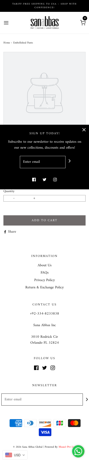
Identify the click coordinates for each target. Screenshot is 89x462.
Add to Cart (45, 220)
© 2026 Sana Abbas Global (27, 447)
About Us (45, 266)
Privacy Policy (44, 280)
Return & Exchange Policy (44, 288)
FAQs (45, 273)
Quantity (9, 191)
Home (6, 43)
